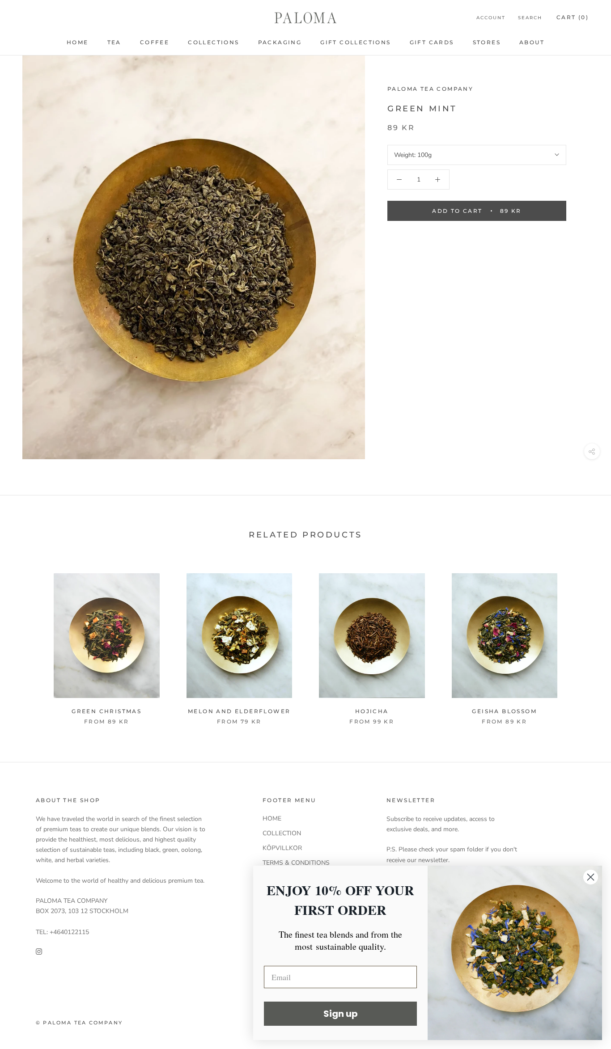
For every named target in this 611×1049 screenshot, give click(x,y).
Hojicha (372, 711)
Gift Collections (355, 42)
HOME (78, 42)
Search (530, 18)
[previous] (28, 651)
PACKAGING (280, 42)
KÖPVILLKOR (282, 848)
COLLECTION (282, 833)
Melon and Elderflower (239, 711)
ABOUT (531, 42)
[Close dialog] (590, 877)
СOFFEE (154, 42)
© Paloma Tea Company (79, 1022)
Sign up (340, 1013)
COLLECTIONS (213, 42)
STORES (487, 42)
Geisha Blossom (504, 711)
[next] (583, 651)
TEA (114, 42)
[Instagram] (39, 951)
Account (490, 18)
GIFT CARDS (432, 42)
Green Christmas (106, 711)
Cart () (572, 17)
